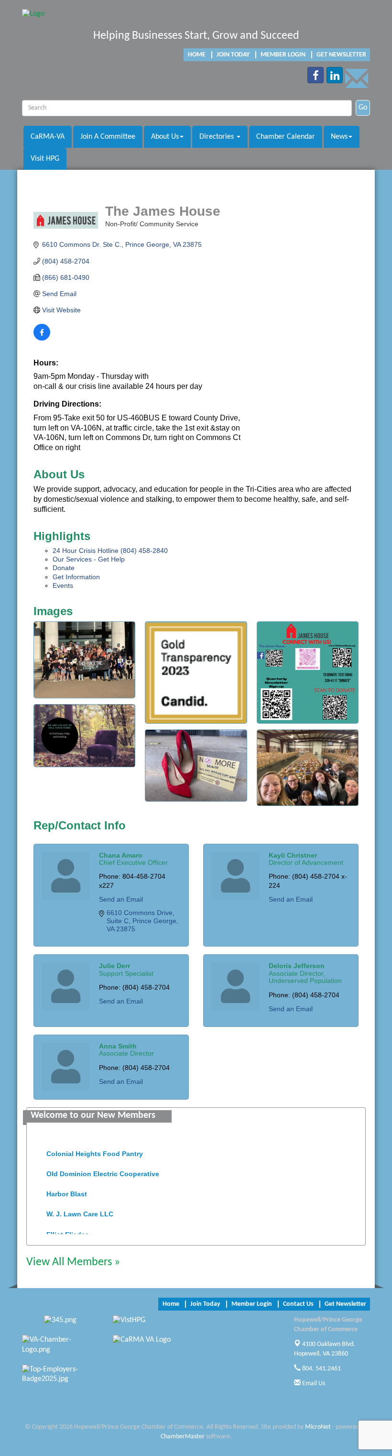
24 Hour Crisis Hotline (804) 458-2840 (110, 550)
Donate (64, 568)
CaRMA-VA (48, 137)
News (339, 137)
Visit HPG (45, 159)
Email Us (313, 1383)
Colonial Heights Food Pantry (94, 1148)
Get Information (76, 577)
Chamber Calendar (285, 137)
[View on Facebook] (41, 338)
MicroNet (318, 1427)
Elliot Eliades (67, 1229)
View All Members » (73, 1262)
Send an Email (121, 899)
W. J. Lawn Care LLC (79, 1208)
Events (63, 585)
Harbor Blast (66, 1188)
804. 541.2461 (321, 1368)
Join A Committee (107, 137)
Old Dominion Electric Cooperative (102, 1168)
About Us (165, 137)
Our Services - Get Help (89, 559)
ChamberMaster (183, 1436)
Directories (217, 137)
